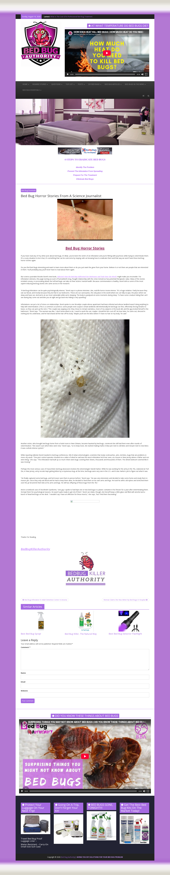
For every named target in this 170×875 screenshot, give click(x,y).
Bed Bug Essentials (28, 190)
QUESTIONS (56, 84)
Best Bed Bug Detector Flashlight (125, 633)
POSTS (81, 84)
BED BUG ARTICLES (112, 84)
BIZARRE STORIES (39, 84)
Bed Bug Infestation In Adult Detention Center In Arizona (46, 600)
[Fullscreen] (146, 74)
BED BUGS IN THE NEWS (134, 84)
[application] (107, 53)
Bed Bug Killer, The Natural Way (81, 633)
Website (24, 691)
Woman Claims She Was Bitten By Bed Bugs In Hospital (124, 600)
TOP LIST (69, 84)
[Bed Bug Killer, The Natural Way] (85, 621)
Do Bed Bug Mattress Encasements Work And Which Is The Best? (75, 16)
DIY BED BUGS (94, 84)
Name (23, 673)
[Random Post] (143, 96)
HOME (25, 84)
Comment (25, 647)
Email (23, 682)
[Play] (68, 74)
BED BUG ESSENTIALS (31, 90)
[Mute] (142, 74)
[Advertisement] (42, 5)
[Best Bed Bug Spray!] (41, 621)
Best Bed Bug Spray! (31, 633)
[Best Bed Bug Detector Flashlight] (129, 621)
